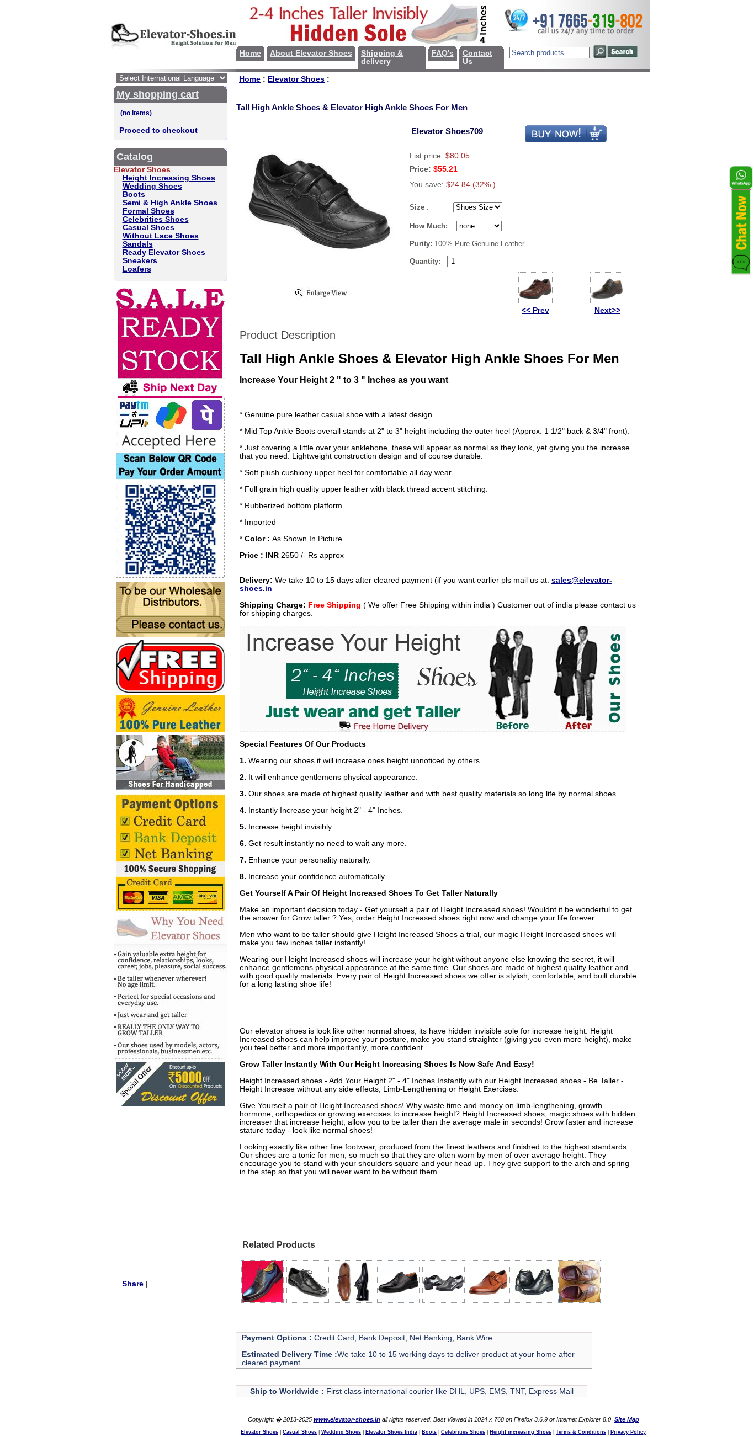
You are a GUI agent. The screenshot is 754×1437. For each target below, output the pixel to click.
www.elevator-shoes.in (347, 1419)
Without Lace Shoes (161, 236)
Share (133, 1284)
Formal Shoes (148, 211)
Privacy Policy (628, 1432)
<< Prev (535, 310)
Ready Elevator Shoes (164, 252)
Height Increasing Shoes (169, 178)
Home (250, 53)
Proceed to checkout (158, 130)
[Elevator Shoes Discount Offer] (170, 1104)
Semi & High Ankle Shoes (170, 203)
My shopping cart (157, 94)
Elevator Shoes (296, 79)
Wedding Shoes (152, 186)
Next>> (607, 310)
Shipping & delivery (382, 57)
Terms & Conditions (581, 1432)
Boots (134, 194)
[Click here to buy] (565, 140)
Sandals (138, 244)
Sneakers (140, 261)
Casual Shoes (148, 227)
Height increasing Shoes (520, 1432)
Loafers (137, 269)
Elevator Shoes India (391, 1432)
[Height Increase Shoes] (433, 729)
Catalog (134, 156)
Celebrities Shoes (156, 219)
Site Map (626, 1419)
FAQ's (443, 53)
